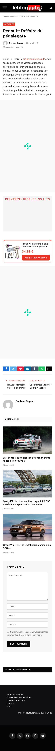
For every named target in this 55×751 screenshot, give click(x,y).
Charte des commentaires (19, 697)
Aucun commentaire (14, 47)
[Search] (50, 8)
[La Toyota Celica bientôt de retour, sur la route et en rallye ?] (27, 440)
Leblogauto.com (28, 713)
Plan (9, 706)
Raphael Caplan (16, 43)
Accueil (6, 16)
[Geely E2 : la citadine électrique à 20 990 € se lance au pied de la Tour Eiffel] (27, 483)
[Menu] (5, 8)
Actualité (9, 24)
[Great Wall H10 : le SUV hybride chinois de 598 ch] (27, 527)
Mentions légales (15, 694)
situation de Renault (34, 59)
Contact (11, 703)
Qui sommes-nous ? (16, 700)
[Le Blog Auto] (27, 7)
